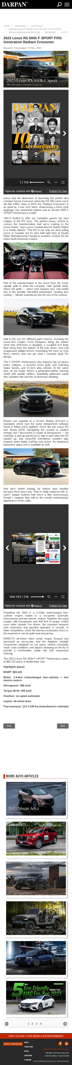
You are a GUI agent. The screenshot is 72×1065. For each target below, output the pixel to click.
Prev (9, 726)
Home (6, 26)
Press (26, 1051)
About (26, 1042)
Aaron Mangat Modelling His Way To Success (35, 29)
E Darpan (27, 1060)
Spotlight (37, 26)
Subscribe (28, 1055)
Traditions (28, 1047)
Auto (64, 32)
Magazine (20, 26)
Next (62, 726)
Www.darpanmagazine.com (24, 32)
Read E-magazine (13, 1044)
